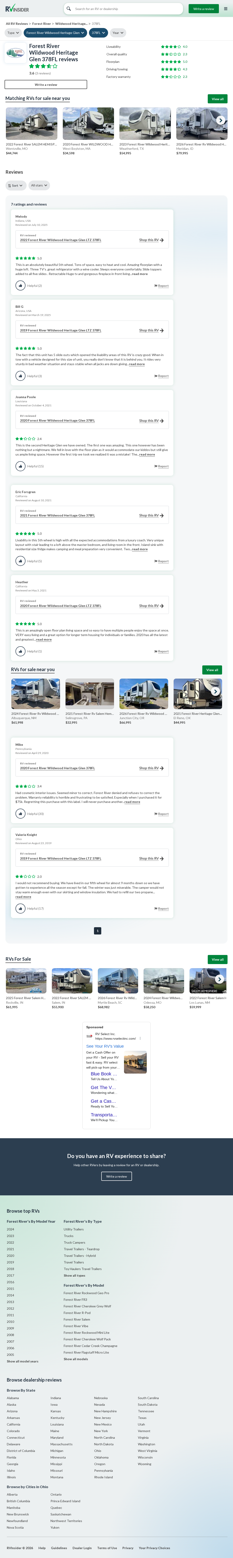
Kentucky (57, 1418)
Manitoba (13, 1508)
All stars (37, 185)
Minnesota (58, 1457)
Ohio (97, 1451)
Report (163, 286)
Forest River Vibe (76, 1326)
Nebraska (101, 1398)
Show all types (74, 1275)
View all (218, 99)
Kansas (56, 1411)
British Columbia (18, 1501)
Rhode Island (103, 1477)
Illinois (11, 1477)
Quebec (56, 1508)
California (13, 1424)
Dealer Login (82, 1548)
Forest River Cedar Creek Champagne (90, 1346)
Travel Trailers (74, 1262)
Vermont (144, 1431)
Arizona (12, 1411)
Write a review (203, 9)
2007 (10, 1341)
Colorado (13, 1431)
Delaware (13, 1444)
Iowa (54, 1404)
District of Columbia (21, 1451)
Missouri (57, 1470)
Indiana (56, 1398)
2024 (10, 1229)
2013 (10, 1302)
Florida (11, 1457)
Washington (146, 1444)
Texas (142, 1418)
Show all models (76, 1359)
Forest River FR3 (75, 1299)
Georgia (12, 1464)
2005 (10, 1355)
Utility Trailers (74, 1229)
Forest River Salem (77, 1319)
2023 (10, 1236)
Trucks (68, 1236)
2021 (10, 1249)
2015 (10, 1289)
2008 (10, 1335)
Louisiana (57, 1424)
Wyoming (144, 1464)
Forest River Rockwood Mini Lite (86, 1332)
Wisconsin (145, 1457)
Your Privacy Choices (154, 1548)
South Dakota (147, 1404)
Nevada (99, 1404)
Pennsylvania (103, 1470)
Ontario (56, 1494)
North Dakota (104, 1444)
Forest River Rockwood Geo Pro (86, 1293)
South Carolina (148, 1398)
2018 (10, 1269)
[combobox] (16, 185)
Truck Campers (74, 1242)
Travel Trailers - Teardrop (82, 1249)
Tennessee (146, 1411)
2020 (10, 1256)
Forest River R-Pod (77, 1313)
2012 (10, 1308)
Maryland (57, 1437)
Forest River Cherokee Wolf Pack (87, 1339)
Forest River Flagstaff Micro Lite (86, 1352)
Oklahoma (101, 1457)
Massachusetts (62, 1444)
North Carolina (104, 1437)
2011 (10, 1315)
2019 (10, 1262)
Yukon (55, 1527)
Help (42, 1548)
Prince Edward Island (65, 1501)
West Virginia (147, 1451)
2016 (10, 1282)
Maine (55, 1431)
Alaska (11, 1404)
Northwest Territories (66, 1521)
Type (11, 33)
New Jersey (102, 1418)
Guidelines (59, 1548)
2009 (10, 1328)
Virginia (143, 1437)
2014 (10, 1295)
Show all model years (22, 1361)
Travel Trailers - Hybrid (80, 1256)
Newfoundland (17, 1521)
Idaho (11, 1470)
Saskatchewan (61, 1514)
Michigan (57, 1451)
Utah (141, 1424)
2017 (10, 1275)
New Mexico (103, 1424)
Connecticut (16, 1437)
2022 (10, 1242)
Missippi (56, 1464)
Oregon (99, 1464)
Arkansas (13, 1418)
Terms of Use (107, 1548)
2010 (10, 1322)
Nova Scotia (15, 1527)
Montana (57, 1477)
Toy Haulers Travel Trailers (83, 1269)
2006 (10, 1348)
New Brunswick (18, 1514)
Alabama (13, 1398)
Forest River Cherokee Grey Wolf (87, 1306)
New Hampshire (105, 1411)
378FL (96, 33)
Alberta (12, 1494)
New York (101, 1431)
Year (116, 33)
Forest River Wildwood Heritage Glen (53, 33)
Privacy (127, 1548)
